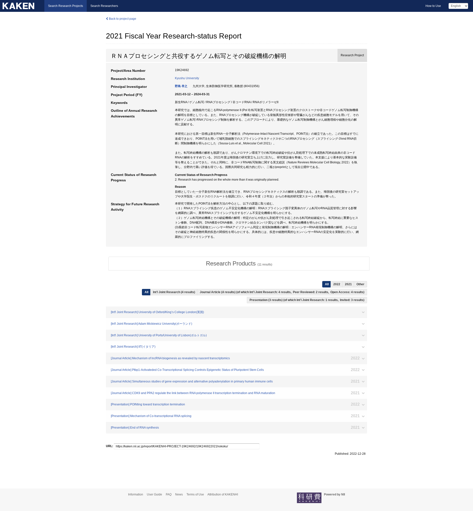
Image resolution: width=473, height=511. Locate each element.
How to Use (433, 6)
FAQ (168, 494)
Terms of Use (195, 494)
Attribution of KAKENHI (222, 494)
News (179, 494)
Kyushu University (187, 78)
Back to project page (122, 18)
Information (135, 494)
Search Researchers (104, 6)
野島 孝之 (181, 86)
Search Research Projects (65, 6)
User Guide (154, 494)
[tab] (239, 263)
